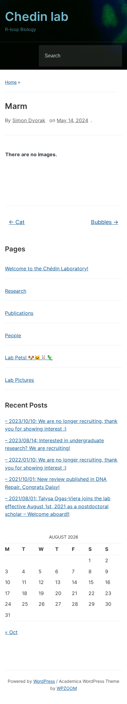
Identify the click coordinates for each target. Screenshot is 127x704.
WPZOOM (67, 688)
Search (112, 56)
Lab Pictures (19, 380)
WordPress (44, 681)
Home (11, 82)
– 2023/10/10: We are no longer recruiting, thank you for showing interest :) (61, 425)
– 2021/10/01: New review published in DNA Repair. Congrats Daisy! (56, 483)
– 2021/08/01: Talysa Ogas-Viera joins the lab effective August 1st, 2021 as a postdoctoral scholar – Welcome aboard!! (57, 506)
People (13, 335)
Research (15, 291)
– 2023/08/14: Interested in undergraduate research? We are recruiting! (54, 444)
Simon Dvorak (28, 120)
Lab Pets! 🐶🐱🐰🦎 (29, 357)
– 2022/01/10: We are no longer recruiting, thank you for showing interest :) (61, 464)
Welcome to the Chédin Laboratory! (46, 268)
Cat (17, 222)
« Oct (11, 632)
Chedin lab (36, 16)
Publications (19, 313)
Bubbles (104, 222)
